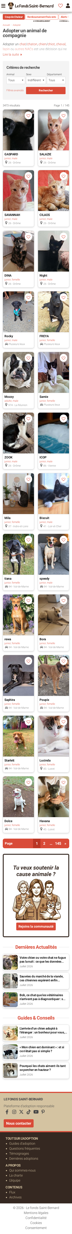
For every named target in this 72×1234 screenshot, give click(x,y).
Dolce (8, 821)
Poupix (44, 700)
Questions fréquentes (24, 1148)
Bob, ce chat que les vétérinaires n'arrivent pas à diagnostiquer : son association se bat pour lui (43, 999)
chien (42, 44)
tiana (7, 578)
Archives (15, 1197)
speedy (44, 578)
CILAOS (45, 215)
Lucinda (45, 760)
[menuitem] (30, 5)
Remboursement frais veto (41, 16)
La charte (16, 1175)
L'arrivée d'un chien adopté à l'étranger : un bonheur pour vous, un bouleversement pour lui (42, 1032)
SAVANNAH (12, 215)
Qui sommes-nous (22, 1170)
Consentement (36, 1228)
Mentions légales (36, 1213)
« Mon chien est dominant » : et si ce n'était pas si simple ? (42, 1049)
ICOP (43, 457)
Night (43, 275)
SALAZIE (45, 154)
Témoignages (19, 1153)
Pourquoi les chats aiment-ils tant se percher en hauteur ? (43, 1068)
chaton (32, 44)
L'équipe (14, 1180)
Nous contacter (18, 1123)
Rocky (8, 336)
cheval (61, 44)
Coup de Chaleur (14, 16)
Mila (7, 518)
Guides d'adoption (22, 1143)
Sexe (28, 74)
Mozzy (9, 397)
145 (58, 843)
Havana (45, 821)
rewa (7, 639)
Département (54, 74)
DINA (7, 275)
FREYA (44, 336)
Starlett (9, 760)
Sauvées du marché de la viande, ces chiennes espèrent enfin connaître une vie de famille (41, 980)
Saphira (9, 700)
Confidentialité (36, 1218)
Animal (10, 74)
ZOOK (8, 457)
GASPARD (11, 154)
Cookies (36, 1223)
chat (22, 44)
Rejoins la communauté (36, 926)
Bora (43, 639)
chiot (51, 44)
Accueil (6, 25)
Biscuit (44, 518)
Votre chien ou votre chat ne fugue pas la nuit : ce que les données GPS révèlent (43, 961)
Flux (12, 1192)
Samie (44, 397)
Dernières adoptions (23, 1158)
